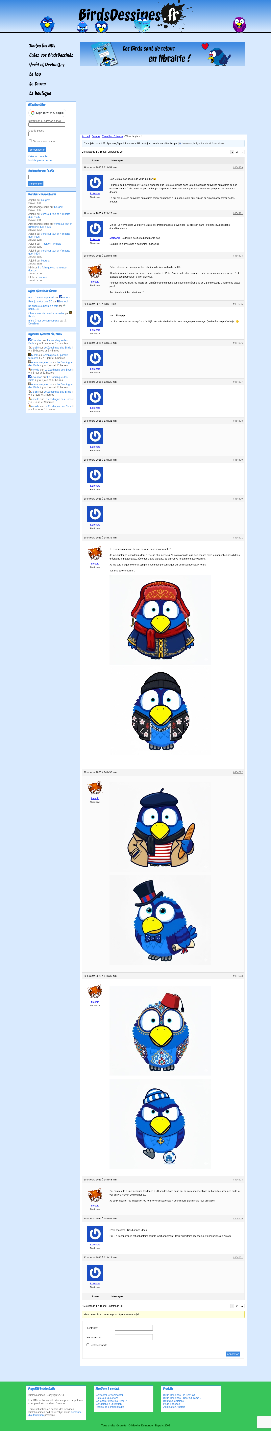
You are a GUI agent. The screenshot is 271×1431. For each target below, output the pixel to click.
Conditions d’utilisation (109, 1403)
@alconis (115, 238)
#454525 (238, 1218)
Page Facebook (172, 1403)
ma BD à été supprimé (41, 297)
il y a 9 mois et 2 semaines (210, 143)
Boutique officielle (173, 1400)
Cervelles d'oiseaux (112, 136)
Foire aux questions (107, 1397)
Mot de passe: (94, 1337)
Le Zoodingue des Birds (57, 347)
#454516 (238, 343)
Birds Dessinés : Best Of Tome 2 (182, 1397)
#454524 (238, 1179)
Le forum (37, 84)
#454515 (238, 304)
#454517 (238, 382)
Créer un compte (37, 156)
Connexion (233, 1354)
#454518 (238, 420)
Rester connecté (98, 1345)
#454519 (238, 459)
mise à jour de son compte (43, 320)
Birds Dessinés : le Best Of (179, 1394)
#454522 (238, 772)
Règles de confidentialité (110, 1406)
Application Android (174, 1406)
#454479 (238, 167)
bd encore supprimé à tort (43, 305)
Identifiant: (92, 1328)
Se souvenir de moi (43, 141)
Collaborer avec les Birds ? (111, 1400)
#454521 (238, 537)
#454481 (238, 213)
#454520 (238, 498)
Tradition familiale (51, 243)
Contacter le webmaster (109, 1394)
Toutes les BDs (42, 46)
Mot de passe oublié (40, 160)
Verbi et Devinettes (46, 65)
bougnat (45, 199)
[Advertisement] (162, 99)
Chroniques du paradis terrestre (46, 313)
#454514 (238, 255)
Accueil (86, 136)
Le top (35, 75)
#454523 (238, 976)
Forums (96, 136)
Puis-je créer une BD (40, 301)
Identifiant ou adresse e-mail (44, 120)
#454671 (238, 1257)
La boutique (40, 94)
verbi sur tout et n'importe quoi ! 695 (50, 225)
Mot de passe (36, 130)
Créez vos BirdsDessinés (51, 56)
